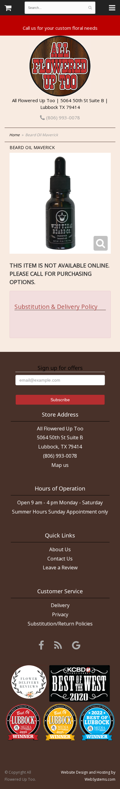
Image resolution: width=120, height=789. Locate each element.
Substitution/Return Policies (60, 623)
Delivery (60, 605)
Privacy (60, 614)
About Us (60, 549)
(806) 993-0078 (62, 117)
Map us (60, 465)
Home (14, 134)
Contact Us (60, 558)
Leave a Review (60, 567)
